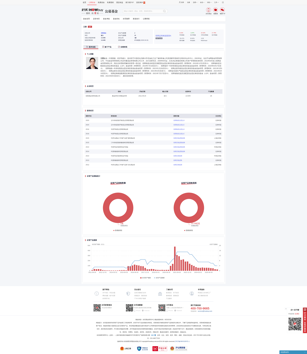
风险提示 (137, 295)
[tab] (91, 47)
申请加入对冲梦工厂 (204, 293)
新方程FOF (130, 2)
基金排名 (116, 19)
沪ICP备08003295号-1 (182, 341)
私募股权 (110, 2)
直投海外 (139, 2)
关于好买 (176, 293)
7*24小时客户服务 (140, 298)
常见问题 (112, 293)
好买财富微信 (107, 305)
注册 (188, 2)
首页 (84, 2)
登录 (182, 2)
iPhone (138, 310)
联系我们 (169, 293)
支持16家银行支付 (140, 293)
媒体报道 (169, 295)
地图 (152, 335)
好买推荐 (126, 19)
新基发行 (136, 19)
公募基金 (92, 2)
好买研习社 (106, 298)
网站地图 (105, 295)
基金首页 (86, 19)
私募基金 (101, 2)
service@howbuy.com (205, 311)
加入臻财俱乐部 (203, 295)
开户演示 (105, 293)
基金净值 (106, 19)
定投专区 (96, 19)
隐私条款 (144, 295)
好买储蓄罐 (138, 305)
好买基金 (169, 305)
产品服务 (169, 298)
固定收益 (119, 2)
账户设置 (112, 295)
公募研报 (146, 19)
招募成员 (176, 295)
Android (146, 310)
